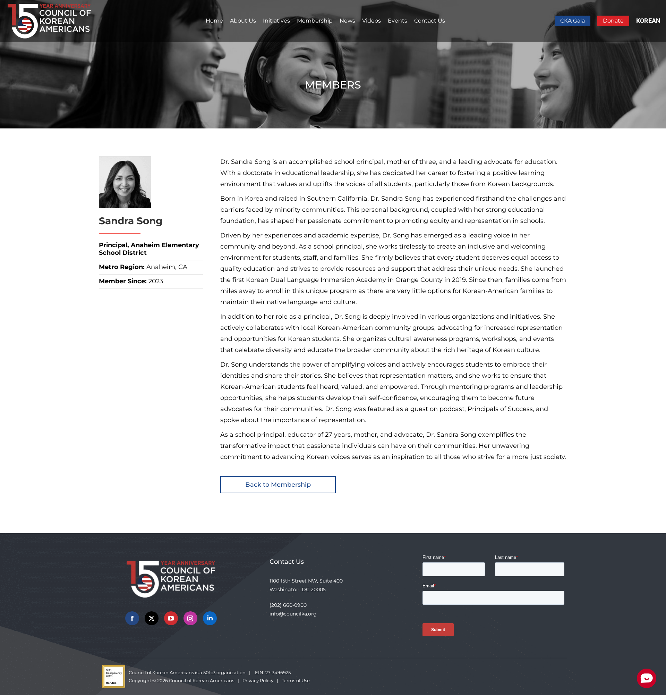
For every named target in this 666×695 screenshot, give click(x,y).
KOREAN (648, 20)
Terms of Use (296, 680)
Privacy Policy (257, 680)
